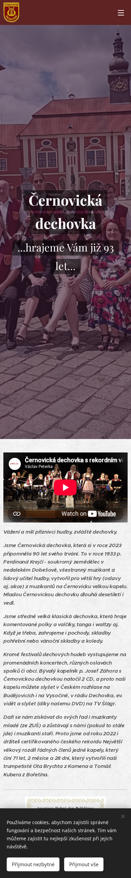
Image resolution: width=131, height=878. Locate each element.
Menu (121, 12)
